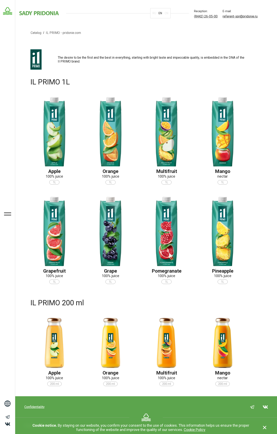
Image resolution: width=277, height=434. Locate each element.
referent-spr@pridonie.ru (240, 16)
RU (154, 13)
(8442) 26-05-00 (206, 16)
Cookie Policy (194, 430)
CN (166, 13)
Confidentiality (34, 407)
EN (160, 13)
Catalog (36, 33)
